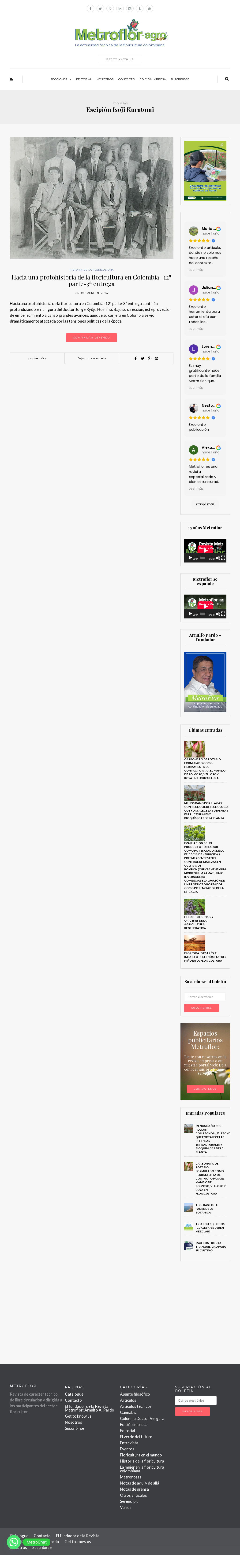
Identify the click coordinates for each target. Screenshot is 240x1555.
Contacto (126, 79)
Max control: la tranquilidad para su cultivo (210, 1246)
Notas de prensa (134, 1489)
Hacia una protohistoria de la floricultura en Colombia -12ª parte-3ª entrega (91, 280)
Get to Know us (120, 59)
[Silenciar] (218, 557)
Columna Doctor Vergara (142, 1418)
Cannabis (128, 1412)
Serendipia (129, 1501)
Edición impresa (153, 79)
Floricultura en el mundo (141, 1454)
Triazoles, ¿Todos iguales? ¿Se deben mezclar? (210, 1227)
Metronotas (130, 1476)
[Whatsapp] (14, 1542)
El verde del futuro (136, 1436)
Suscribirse (180, 79)
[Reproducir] (190, 557)
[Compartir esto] (135, 358)
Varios (125, 1507)
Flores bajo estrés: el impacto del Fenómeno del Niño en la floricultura (205, 956)
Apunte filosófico (135, 1394)
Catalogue (74, 1394)
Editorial (84, 79)
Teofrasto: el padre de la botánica (206, 1208)
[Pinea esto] (156, 358)
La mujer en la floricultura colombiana (142, 1469)
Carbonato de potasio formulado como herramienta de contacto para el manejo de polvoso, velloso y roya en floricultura (204, 768)
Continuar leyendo (91, 337)
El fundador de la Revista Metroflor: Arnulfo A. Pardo (89, 1408)
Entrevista (129, 1442)
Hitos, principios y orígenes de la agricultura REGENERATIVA (199, 922)
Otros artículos (133, 1495)
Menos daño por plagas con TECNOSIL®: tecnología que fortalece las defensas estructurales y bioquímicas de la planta (206, 810)
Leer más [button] (196, 270)
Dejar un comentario (92, 358)
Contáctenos (205, 1088)
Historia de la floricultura (92, 269)
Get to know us (78, 1416)
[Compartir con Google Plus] (149, 358)
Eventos (127, 1448)
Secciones (59, 79)
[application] (205, 550)
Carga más (205, 504)
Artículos (128, 1400)
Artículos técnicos (136, 1406)
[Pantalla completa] (223, 557)
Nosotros (105, 79)
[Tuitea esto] (142, 358)
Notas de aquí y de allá (139, 1483)
